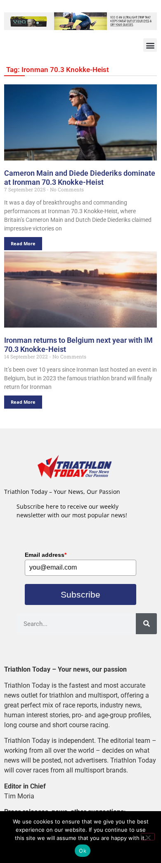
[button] (150, 45)
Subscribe (80, 594)
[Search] (146, 623)
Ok (82, 850)
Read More (23, 243)
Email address (45, 555)
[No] (148, 836)
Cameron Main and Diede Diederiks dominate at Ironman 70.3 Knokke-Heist (79, 177)
